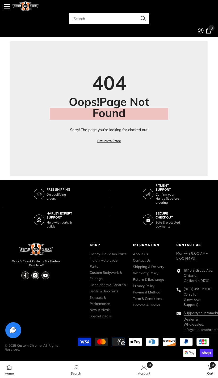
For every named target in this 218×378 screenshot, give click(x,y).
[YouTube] (45, 275)
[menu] (7, 6)
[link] (76, 369)
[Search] (109, 18)
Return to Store (109, 141)
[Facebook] (25, 275)
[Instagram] (35, 275)
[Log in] (200, 30)
